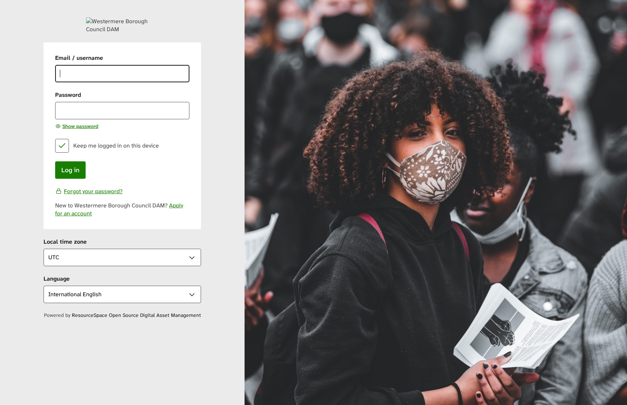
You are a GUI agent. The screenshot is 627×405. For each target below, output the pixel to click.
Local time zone (65, 241)
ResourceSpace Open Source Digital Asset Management (136, 315)
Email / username (79, 58)
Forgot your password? (93, 191)
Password (68, 95)
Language (57, 278)
